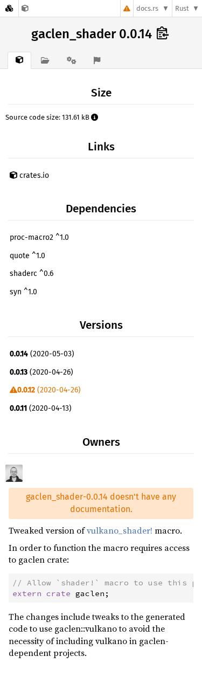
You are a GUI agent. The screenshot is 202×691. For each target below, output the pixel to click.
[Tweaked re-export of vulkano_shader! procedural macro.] (25, 8)
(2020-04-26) (41, 372)
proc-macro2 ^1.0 (39, 237)
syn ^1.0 (23, 291)
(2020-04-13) (41, 408)
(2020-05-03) (42, 353)
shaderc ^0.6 (31, 273)
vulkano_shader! (119, 530)
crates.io (33, 175)
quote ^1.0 (27, 255)
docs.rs (147, 8)
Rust (182, 8)
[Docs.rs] (9, 8)
